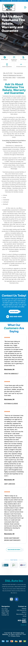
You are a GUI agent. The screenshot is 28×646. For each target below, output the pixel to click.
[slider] (7, 337)
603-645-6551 (15, 121)
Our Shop (5, 609)
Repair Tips (5, 613)
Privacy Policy (15, 636)
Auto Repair (5, 611)
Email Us (23, 624)
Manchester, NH (9, 369)
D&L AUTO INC (7, 73)
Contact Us (5, 615)
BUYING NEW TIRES (9, 77)
